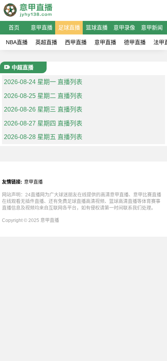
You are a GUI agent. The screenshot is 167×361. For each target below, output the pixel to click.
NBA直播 (17, 42)
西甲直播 (76, 42)
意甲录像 (124, 27)
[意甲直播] (27, 17)
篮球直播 (97, 27)
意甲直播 (41, 27)
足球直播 (69, 27)
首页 (14, 27)
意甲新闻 (152, 27)
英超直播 (46, 42)
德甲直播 (135, 42)
